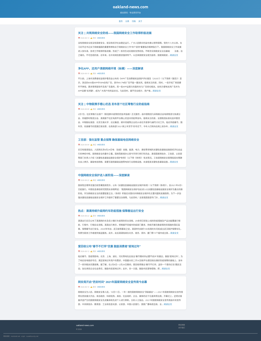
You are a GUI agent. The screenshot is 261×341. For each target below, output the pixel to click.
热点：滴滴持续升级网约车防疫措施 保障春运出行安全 (111, 211)
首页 (121, 21)
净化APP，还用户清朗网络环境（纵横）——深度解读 (110, 68)
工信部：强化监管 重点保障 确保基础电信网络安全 (108, 140)
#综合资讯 (101, 38)
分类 (127, 21)
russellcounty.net (32, 336)
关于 (140, 21)
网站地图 (181, 325)
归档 (134, 21)
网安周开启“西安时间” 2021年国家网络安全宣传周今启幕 (112, 282)
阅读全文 (174, 55)
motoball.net (15, 336)
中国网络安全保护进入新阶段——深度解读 (104, 175)
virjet (23, 336)
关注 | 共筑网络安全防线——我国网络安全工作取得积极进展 (115, 33)
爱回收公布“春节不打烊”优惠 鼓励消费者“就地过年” (109, 246)
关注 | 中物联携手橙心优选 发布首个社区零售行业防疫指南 (114, 104)
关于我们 (181, 328)
